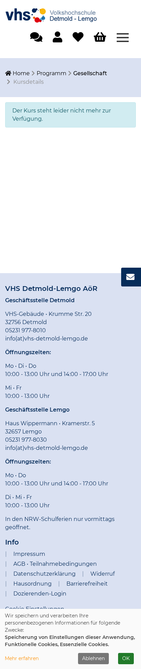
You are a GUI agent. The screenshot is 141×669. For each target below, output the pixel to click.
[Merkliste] (78, 39)
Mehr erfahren (22, 658)
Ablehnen (93, 658)
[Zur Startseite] (56, 12)
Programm (51, 73)
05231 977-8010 (25, 330)
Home (20, 73)
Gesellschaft (90, 73)
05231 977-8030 (26, 440)
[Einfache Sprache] (36, 39)
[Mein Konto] (57, 39)
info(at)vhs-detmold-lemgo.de (46, 338)
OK (126, 658)
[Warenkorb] (100, 37)
